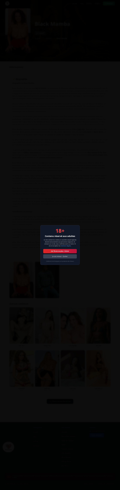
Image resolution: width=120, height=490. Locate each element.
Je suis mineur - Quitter (60, 256)
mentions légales (66, 246)
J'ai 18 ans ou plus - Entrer (60, 251)
